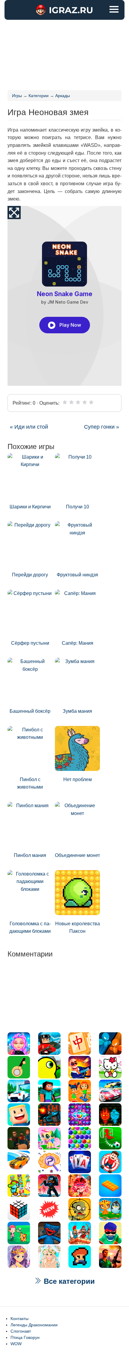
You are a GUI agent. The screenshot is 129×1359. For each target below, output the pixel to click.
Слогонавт (20, 1331)
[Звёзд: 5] (91, 402)
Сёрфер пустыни (30, 643)
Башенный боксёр (30, 711)
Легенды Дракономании (34, 1324)
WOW (16, 1343)
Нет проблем (77, 779)
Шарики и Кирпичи (30, 506)
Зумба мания (77, 711)
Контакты (19, 1318)
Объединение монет (77, 855)
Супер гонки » (101, 427)
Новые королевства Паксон (77, 927)
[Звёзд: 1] (65, 402)
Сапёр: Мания (77, 643)
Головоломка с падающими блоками (30, 927)
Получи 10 (77, 506)
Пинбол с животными (30, 783)
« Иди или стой (29, 427)
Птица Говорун (25, 1337)
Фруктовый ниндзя (77, 574)
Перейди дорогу (30, 574)
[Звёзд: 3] (78, 402)
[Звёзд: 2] (71, 402)
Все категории (68, 1281)
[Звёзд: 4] (85, 402)
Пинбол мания (30, 855)
